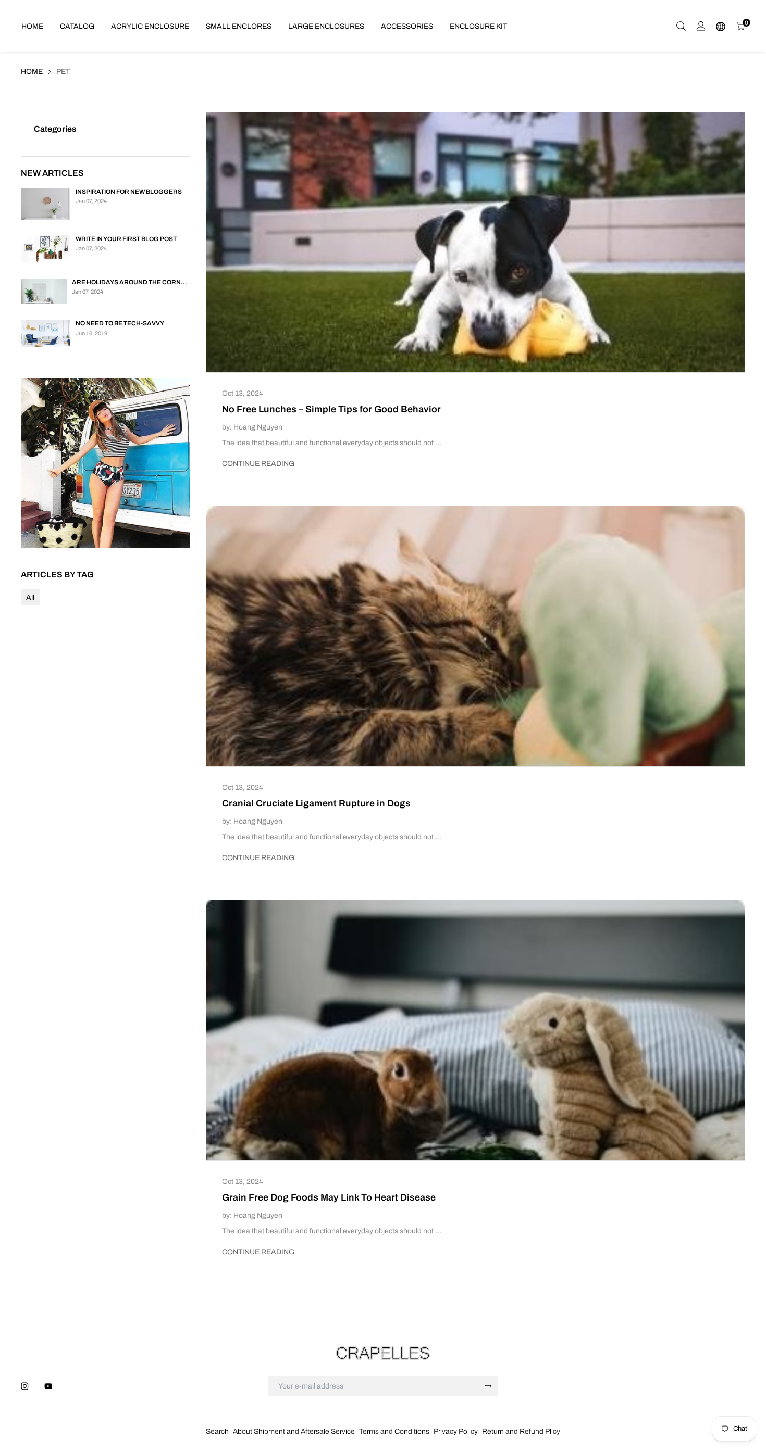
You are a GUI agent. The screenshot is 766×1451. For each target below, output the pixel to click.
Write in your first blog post (126, 239)
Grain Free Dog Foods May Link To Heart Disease (329, 1197)
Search (217, 1431)
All (30, 597)
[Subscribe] (488, 1386)
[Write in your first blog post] (45, 249)
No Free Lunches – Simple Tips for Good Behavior (331, 409)
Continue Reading (258, 464)
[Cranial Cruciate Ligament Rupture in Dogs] (475, 636)
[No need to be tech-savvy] (45, 333)
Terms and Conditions (394, 1431)
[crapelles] (383, 1353)
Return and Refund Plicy (521, 1431)
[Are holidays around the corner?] (44, 291)
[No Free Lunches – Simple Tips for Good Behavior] (475, 242)
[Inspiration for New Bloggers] (45, 204)
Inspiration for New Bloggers (129, 191)
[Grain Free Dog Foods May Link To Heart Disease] (475, 1030)
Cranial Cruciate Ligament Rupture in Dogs (316, 803)
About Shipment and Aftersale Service (294, 1431)
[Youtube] (48, 1386)
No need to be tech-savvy (120, 323)
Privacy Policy (456, 1431)
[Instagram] (25, 1386)
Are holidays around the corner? (131, 282)
